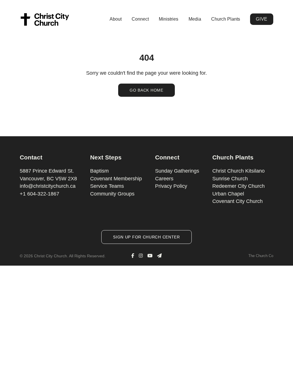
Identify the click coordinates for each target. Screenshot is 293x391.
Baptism (99, 171)
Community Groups (112, 194)
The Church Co (260, 256)
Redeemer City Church (238, 186)
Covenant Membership (116, 178)
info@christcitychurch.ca (48, 186)
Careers (164, 178)
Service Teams (107, 186)
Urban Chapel (228, 194)
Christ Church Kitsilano (238, 171)
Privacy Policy (171, 186)
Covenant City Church (237, 201)
